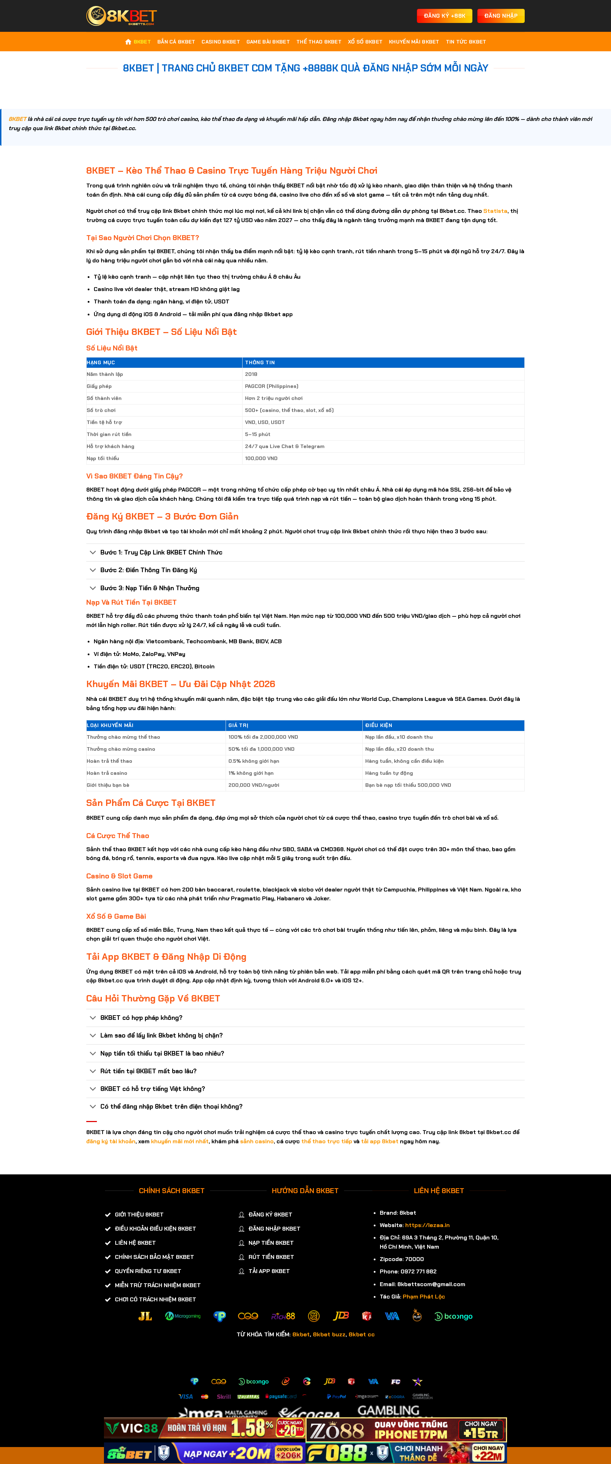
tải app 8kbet (379, 1141)
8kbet (301, 1334)
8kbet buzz (329, 1334)
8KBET (142, 42)
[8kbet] (121, 16)
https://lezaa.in (427, 1225)
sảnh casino (257, 1141)
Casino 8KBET (221, 42)
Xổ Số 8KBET (365, 42)
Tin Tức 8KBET (466, 42)
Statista (495, 211)
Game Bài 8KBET (268, 42)
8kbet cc (362, 1334)
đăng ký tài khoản (110, 1141)
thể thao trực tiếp (326, 1141)
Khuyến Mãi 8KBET (414, 42)
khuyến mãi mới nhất (180, 1141)
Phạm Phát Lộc (424, 1296)
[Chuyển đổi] (93, 553)
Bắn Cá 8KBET (176, 42)
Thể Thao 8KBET (319, 42)
